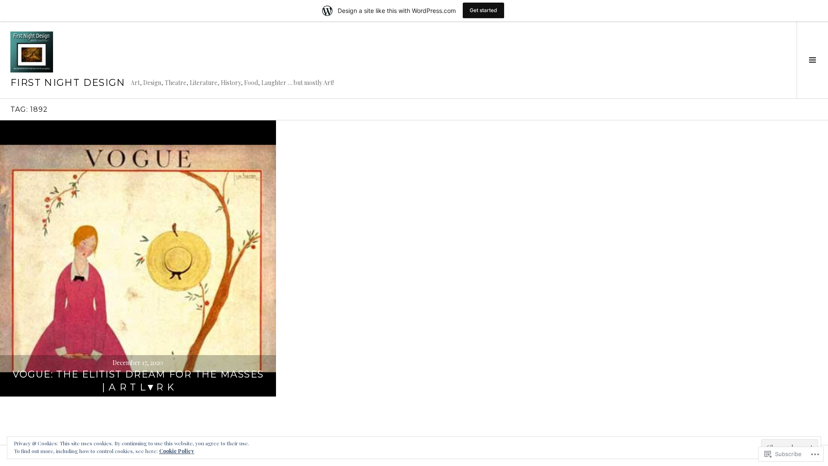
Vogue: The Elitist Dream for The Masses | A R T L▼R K (138, 380)
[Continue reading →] (138, 258)
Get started (483, 10)
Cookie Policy (176, 450)
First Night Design (67, 82)
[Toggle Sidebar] (812, 59)
